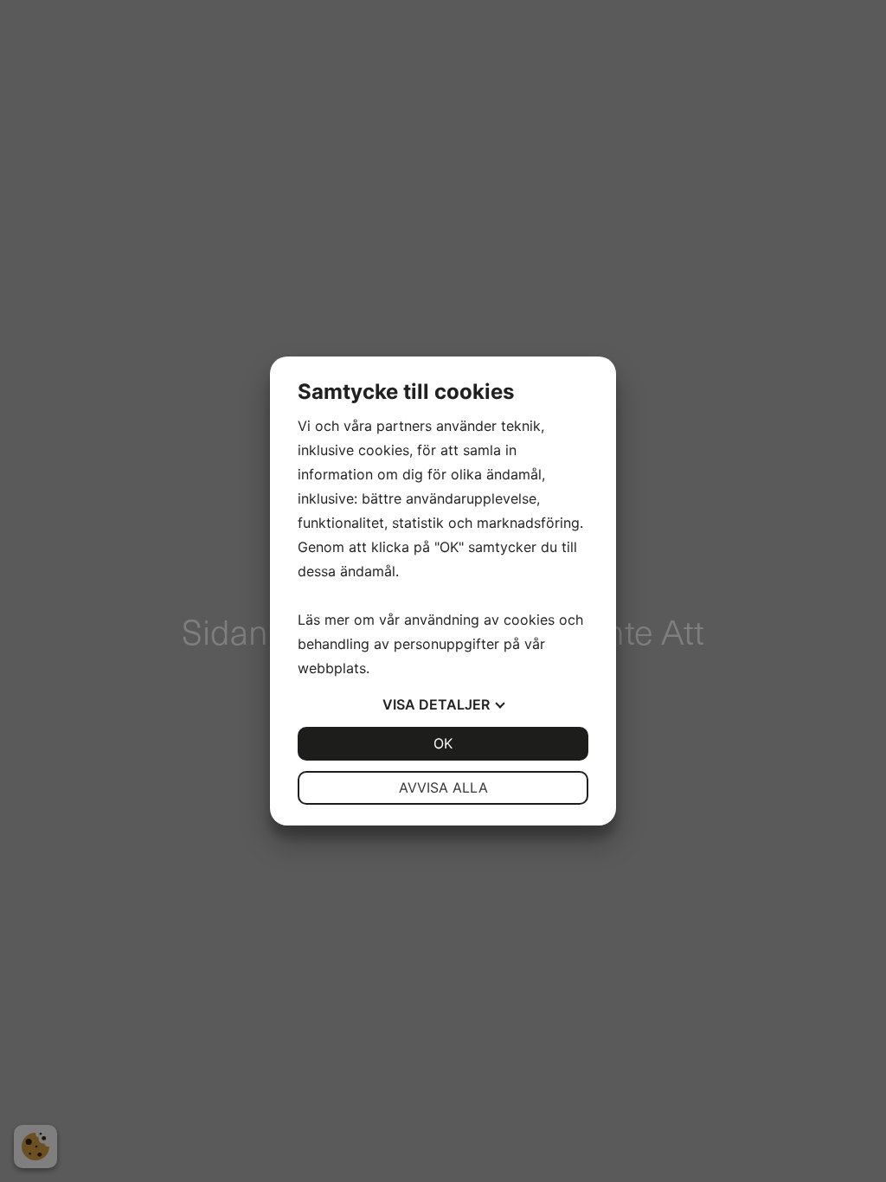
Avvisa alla (443, 787)
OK (443, 743)
